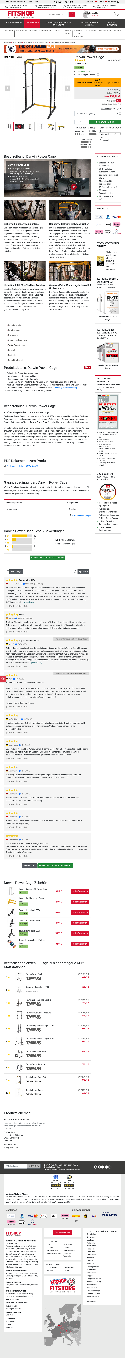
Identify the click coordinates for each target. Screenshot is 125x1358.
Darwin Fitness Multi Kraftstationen (63, 42)
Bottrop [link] (13, 1249)
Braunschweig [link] (22, 1249)
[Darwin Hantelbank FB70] (11, 912)
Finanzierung (106, 109)
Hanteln (90, 1261)
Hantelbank (91, 1255)
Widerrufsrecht (69, 1250)
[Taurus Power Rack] (19, 977)
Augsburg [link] (16, 1246)
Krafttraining (32, 22)
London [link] (25, 1276)
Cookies (50, 1247)
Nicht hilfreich (23, 606)
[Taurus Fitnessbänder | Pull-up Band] (11, 944)
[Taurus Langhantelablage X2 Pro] (19, 1028)
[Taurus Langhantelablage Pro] (19, 1002)
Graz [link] (8, 1285)
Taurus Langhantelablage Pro (38, 1000)
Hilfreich (11, 606)
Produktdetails (14, 325)
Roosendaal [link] (19, 1296)
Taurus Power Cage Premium (38, 1013)
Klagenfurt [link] (23, 1285)
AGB (48, 1245)
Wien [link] (8, 1287)
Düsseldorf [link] (25, 1251)
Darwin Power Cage (34, 1090)
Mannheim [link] (33, 1259)
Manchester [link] (32, 1276)
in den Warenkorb (105, 122)
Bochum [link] (36, 1246)
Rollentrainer (91, 1273)
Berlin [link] (23, 1246)
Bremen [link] (32, 1249)
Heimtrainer (91, 1270)
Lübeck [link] (25, 1259)
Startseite (7, 42)
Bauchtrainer (92, 1285)
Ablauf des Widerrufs (67, 1254)
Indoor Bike (91, 1258)
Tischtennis (91, 1252)
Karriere (29, 2)
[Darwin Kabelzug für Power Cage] (11, 891)
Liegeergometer (93, 1267)
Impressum (21, 2)
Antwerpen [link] (10, 1309)
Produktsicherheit (15, 360)
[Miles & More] (109, 1213)
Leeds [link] (16, 1273)
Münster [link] (17, 1262)
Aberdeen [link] (9, 1273)
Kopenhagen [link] (11, 1321)
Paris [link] (11, 1315)
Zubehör (11, 350)
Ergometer (91, 1237)
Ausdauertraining (14, 22)
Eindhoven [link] (10, 1296)
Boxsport (90, 1264)
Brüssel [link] (18, 1309)
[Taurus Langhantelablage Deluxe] (19, 1041)
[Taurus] (33, 978)
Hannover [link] (9, 1257)
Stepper (90, 1276)
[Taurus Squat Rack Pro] (19, 1067)
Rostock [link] (9, 1264)
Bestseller (12, 355)
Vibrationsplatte (93, 1297)
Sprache (101, 2)
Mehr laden (29, 865)
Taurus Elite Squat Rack (36, 1051)
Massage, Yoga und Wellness (89, 23)
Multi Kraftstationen (41, 42)
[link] (99, 217)
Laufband (90, 1240)
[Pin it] (87, 367)
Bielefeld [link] (29, 1246)
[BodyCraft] (33, 991)
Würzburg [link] (18, 1267)
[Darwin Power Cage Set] (19, 1080)
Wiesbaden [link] (10, 1267)
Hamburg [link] (29, 1254)
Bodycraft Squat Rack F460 (37, 987)
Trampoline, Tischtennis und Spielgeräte (58, 23)
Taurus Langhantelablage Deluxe (40, 1038)
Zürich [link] (25, 1302)
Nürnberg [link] (24, 1262)
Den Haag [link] (29, 1294)
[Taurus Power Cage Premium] (19, 1015)
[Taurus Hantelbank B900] (11, 933)
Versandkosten (52, 1250)
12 (35, 536)
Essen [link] (8, 1254)
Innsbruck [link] (14, 1285)
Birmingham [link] (23, 1273)
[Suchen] (72, 14)
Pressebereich (68, 1267)
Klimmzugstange (93, 1291)
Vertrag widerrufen (62, 1232)
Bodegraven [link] (20, 1294)
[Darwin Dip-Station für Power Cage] (11, 902)
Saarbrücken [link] (17, 1264)
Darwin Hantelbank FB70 (29, 910)
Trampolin (90, 1249)
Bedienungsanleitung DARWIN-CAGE (22, 466)
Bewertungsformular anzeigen (47, 558)
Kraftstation (28, 42)
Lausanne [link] (19, 1302)
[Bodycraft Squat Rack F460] (19, 989)
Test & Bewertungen (16, 345)
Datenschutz (68, 1245)
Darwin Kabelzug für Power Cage (33, 889)
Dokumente (13, 335)
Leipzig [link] (19, 1259)
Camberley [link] (33, 1273)
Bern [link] (12, 1302)
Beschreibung (14, 330)
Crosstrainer (91, 1234)
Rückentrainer (92, 1288)
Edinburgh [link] (10, 1276)
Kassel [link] (33, 1257)
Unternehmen (11, 2)
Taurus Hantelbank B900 (29, 931)
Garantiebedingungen (17, 340)
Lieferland (90, 2)
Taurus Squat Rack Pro (35, 1064)
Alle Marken (91, 1301)
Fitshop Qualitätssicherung (65, 388)
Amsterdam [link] (10, 1294)
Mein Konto (112, 2)
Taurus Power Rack (34, 974)
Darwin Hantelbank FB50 (29, 920)
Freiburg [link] (22, 1254)
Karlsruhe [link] (26, 1257)
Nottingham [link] (10, 1279)
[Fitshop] (21, 14)
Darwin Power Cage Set (36, 1077)
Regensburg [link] (33, 1262)
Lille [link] (7, 1315)
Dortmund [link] (10, 1251)
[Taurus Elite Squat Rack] (19, 1054)
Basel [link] (8, 1302)
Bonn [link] (8, 1249)
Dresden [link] (17, 1251)
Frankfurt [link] (14, 1254)
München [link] (9, 1262)
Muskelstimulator (93, 1293)
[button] (9, 126)
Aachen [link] (9, 1246)
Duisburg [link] (33, 1251)
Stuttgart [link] (34, 1264)
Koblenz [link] (9, 1259)
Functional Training (94, 1282)
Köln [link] (14, 1259)
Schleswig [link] (27, 1264)
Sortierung (15, 571)
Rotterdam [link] (28, 1296)
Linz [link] (29, 1285)
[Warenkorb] (117, 14)
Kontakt (36, 2)
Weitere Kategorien (112, 23)
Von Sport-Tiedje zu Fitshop (17, 1194)
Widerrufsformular (54, 1253)
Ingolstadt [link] (18, 1257)
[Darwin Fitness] (13, 57)
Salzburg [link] (34, 1285)
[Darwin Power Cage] (19, 1092)
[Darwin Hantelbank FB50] (11, 923)
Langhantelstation (94, 1279)
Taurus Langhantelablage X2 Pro (40, 1026)
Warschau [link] (10, 1327)
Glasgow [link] (17, 1276)
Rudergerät (91, 1243)
